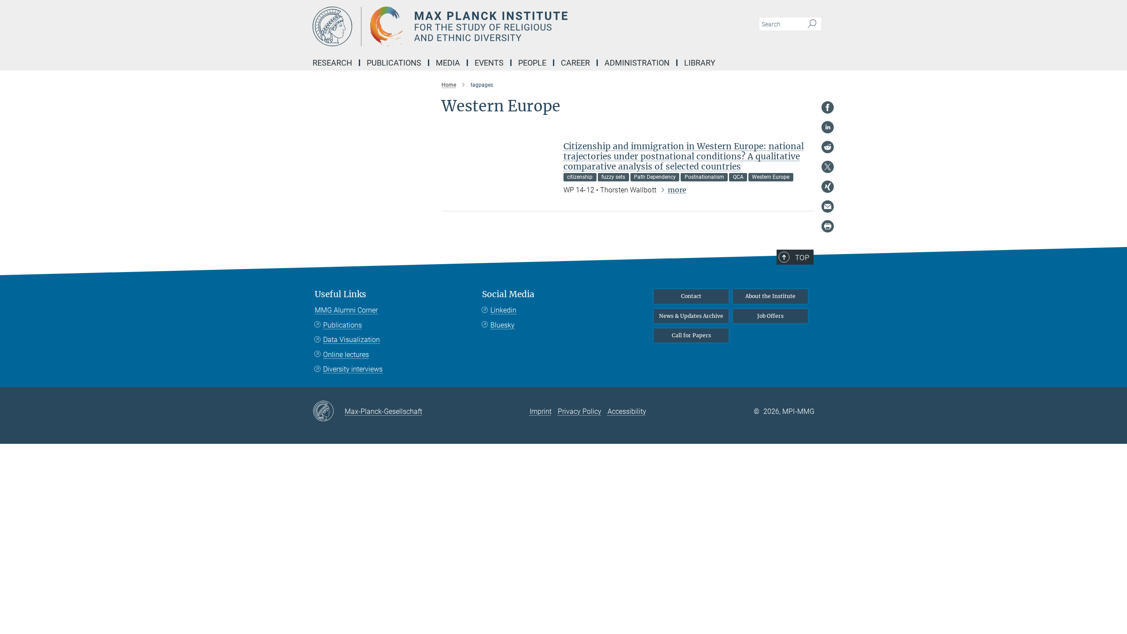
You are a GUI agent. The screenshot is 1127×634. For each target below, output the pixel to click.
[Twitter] (827, 166)
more (677, 189)
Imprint (541, 411)
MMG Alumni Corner (346, 310)
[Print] (827, 226)
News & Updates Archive (691, 316)
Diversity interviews (353, 369)
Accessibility (627, 411)
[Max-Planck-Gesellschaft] (329, 411)
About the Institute (770, 296)
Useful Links (340, 294)
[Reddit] (827, 147)
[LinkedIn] (827, 127)
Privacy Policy (579, 411)
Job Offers (770, 316)
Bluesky (502, 325)
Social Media (508, 294)
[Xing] (827, 186)
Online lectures (346, 354)
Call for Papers (691, 335)
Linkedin (503, 310)
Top (802, 257)
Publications (342, 325)
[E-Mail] (827, 206)
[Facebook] (827, 107)
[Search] (812, 24)
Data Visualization (351, 339)
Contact (691, 296)
